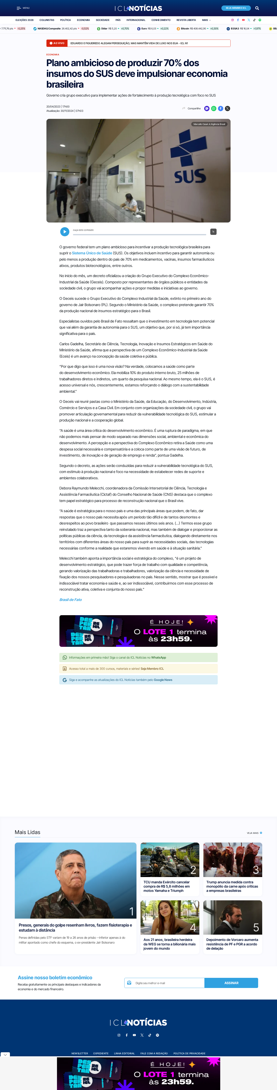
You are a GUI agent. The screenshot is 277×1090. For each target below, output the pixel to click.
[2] (170, 859)
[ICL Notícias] (138, 8)
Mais (205, 19)
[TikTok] (254, 20)
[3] (232, 859)
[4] (170, 917)
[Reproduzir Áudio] (64, 231)
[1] (75, 880)
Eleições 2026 (24, 19)
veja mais (253, 833)
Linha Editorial (124, 1053)
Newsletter (80, 1053)
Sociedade (103, 19)
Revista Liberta (186, 19)
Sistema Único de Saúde (92, 253)
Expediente (100, 1053)
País (118, 19)
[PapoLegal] (206, 108)
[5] (232, 917)
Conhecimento (161, 19)
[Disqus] (138, 746)
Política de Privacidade (190, 1053)
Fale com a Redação (154, 1053)
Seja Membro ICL (236, 8)
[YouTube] (243, 20)
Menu (26, 8)
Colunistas (47, 19)
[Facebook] (238, 20)
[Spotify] (260, 20)
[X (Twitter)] (249, 20)
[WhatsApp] (213, 108)
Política (65, 19)
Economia (83, 19)
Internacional (136, 19)
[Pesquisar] (257, 8)
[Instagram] (232, 20)
